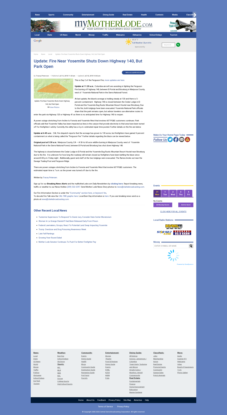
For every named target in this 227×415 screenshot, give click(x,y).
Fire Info (84, 378)
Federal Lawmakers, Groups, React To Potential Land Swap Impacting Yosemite (73, 225)
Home (81, 400)
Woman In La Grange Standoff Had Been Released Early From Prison (68, 221)
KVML (107, 370)
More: (180, 353)
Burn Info (147, 43)
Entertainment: (112, 353)
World (78, 35)
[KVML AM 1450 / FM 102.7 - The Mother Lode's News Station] (173, 226)
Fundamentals (134, 381)
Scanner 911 (182, 359)
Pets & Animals (159, 375)
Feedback (101, 400)
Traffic (105, 35)
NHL (59, 376)
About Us (90, 400)
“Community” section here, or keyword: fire (87, 193)
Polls (107, 378)
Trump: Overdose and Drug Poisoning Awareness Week (62, 229)
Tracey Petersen (50, 177)
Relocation (133, 390)
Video (179, 364)
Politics (36, 373)
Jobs (155, 356)
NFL (58, 368)
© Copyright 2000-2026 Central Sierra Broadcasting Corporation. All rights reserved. (113, 412)
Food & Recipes (111, 362)
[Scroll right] (194, 15)
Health (144, 15)
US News (64, 35)
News (37, 15)
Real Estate (127, 15)
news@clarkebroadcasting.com (130, 187)
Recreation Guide (87, 373)
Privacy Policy (114, 400)
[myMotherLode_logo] (113, 24)
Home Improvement (137, 387)
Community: (86, 353)
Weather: (61, 353)
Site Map (127, 400)
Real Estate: (134, 378)
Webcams (120, 35)
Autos (155, 362)
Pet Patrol (85, 375)
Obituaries (137, 35)
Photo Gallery (182, 373)
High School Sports (64, 384)
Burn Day (60, 356)
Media (175, 15)
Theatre (108, 359)
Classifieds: (158, 353)
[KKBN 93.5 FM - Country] (182, 232)
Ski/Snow (61, 362)
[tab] (157, 193)
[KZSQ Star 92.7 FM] (163, 232)
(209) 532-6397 (73, 187)
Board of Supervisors (185, 367)
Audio (179, 356)
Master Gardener (135, 392)
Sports (51, 15)
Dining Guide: (135, 353)
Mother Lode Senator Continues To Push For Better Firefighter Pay (67, 242)
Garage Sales (158, 373)
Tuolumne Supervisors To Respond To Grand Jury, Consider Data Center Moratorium (75, 217)
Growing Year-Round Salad (50, 238)
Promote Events (159, 367)
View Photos (54, 107)
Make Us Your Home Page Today (169, 135)
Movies (108, 356)
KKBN (107, 375)
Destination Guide (88, 370)
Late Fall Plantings (46, 233)
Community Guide (88, 367)
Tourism (173, 35)
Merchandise (158, 359)
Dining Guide (108, 15)
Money (91, 35)
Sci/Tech (36, 381)
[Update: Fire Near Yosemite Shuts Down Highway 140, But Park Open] (53, 98)
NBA (59, 373)
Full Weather (137, 43)
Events (83, 356)
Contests (159, 15)
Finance (132, 384)
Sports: (60, 364)
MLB (59, 370)
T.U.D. (179, 370)
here (107, 196)
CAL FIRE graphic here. (68, 196)
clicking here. (117, 184)
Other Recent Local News (50, 210)
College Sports (63, 381)
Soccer (60, 379)
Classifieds (191, 15)
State (49, 35)
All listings (133, 356)
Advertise (138, 400)
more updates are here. (115, 80)
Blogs (83, 364)
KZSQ (107, 373)
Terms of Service (105, 406)
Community (68, 15)
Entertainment (88, 15)
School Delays (155, 35)
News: (36, 353)
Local (37, 35)
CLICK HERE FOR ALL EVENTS (173, 211)
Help (147, 400)
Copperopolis (134, 375)
